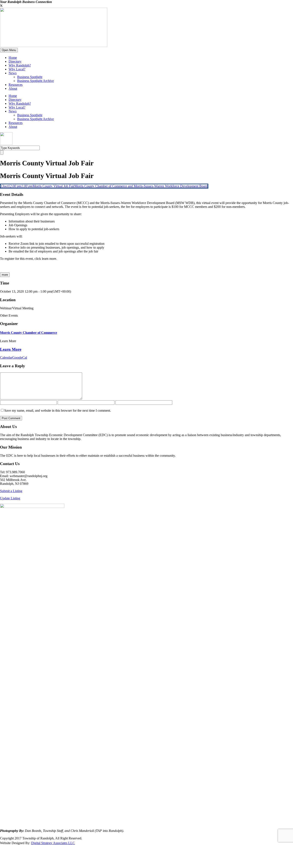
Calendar (6, 357)
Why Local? (17, 69)
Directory (15, 61)
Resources (16, 84)
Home (13, 57)
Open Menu (9, 50)
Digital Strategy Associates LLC (53, 843)
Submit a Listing (11, 491)
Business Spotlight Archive (35, 81)
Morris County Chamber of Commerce (28, 332)
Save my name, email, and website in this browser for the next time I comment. (57, 410)
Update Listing (10, 498)
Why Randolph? (20, 65)
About (13, 88)
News (13, 73)
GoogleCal (19, 357)
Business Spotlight (29, 77)
